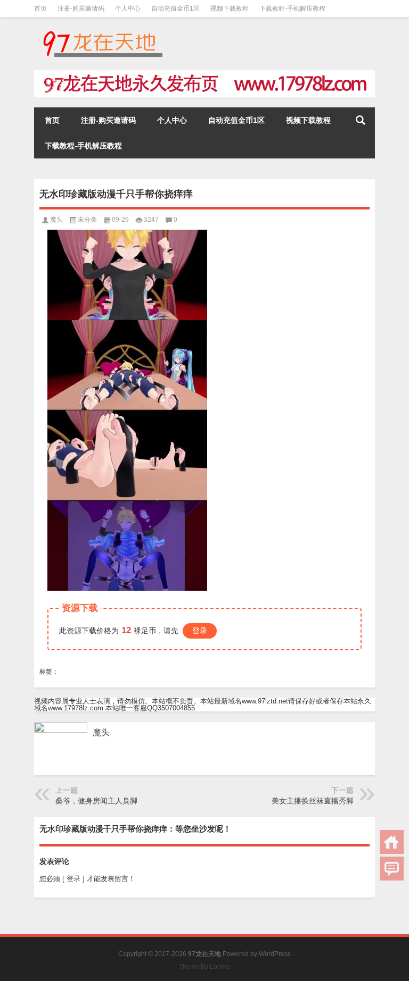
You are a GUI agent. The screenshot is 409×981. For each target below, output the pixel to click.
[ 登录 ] (73, 879)
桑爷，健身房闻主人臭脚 (96, 800)
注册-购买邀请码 (81, 8)
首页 (40, 8)
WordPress (275, 954)
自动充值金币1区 (175, 8)
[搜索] (360, 120)
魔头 (56, 219)
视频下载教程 (229, 8)
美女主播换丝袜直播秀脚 (313, 800)
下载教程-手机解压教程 (292, 8)
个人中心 (128, 8)
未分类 (87, 219)
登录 (199, 630)
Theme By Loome (204, 966)
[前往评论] (392, 869)
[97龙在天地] (102, 31)
